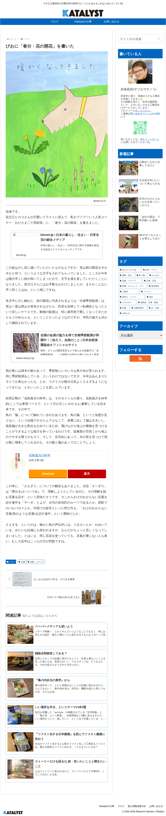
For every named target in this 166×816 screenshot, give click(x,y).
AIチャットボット (149, 139)
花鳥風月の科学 (39, 455)
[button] (158, 38)
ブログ (12, 561)
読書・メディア (37, 561)
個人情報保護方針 (137, 806)
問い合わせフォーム (141, 113)
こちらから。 (145, 110)
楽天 (87, 473)
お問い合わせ (156, 806)
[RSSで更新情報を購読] (140, 358)
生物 (23, 561)
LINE (157, 113)
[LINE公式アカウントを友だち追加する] (140, 128)
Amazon (48, 473)
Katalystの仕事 (106, 806)
